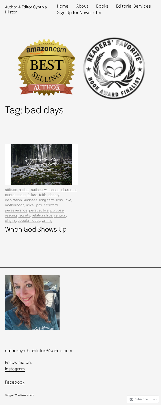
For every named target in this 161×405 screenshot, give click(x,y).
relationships (42, 215)
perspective (39, 210)
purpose (57, 210)
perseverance (16, 210)
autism (24, 190)
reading (11, 215)
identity (53, 195)
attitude (11, 190)
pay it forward (47, 205)
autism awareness (45, 190)
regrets (24, 215)
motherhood (14, 205)
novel (30, 205)
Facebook (14, 382)
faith (42, 195)
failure (32, 195)
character (69, 190)
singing (10, 221)
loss (59, 200)
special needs (29, 221)
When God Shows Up (35, 230)
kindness (30, 200)
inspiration (13, 200)
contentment (15, 195)
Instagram (15, 369)
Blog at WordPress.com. (20, 395)
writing (47, 221)
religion (60, 215)
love (68, 200)
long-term (47, 200)
